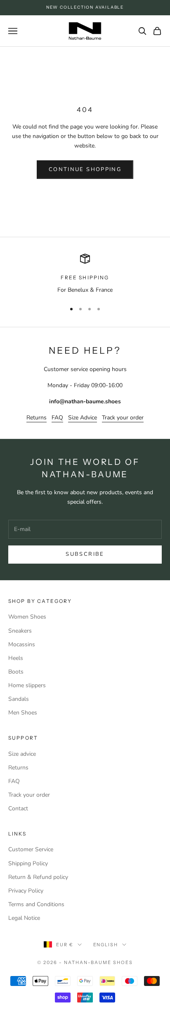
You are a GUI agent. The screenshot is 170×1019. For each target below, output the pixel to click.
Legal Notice (24, 918)
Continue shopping (85, 169)
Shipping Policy (28, 863)
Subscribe (85, 554)
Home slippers (27, 685)
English (105, 945)
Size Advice (82, 417)
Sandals (18, 699)
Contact (18, 808)
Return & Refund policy (38, 877)
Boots (16, 672)
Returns (36, 417)
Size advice (22, 754)
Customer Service (30, 849)
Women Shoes (27, 617)
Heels (15, 658)
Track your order (123, 417)
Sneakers (20, 631)
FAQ (57, 417)
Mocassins (21, 644)
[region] (85, 274)
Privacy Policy (25, 891)
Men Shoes (22, 713)
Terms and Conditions (36, 904)
